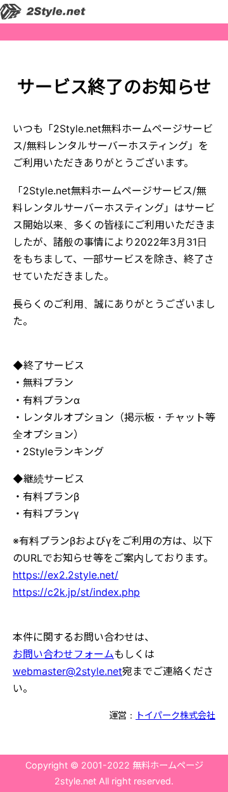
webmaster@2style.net (67, 671)
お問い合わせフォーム (63, 654)
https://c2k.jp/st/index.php (76, 592)
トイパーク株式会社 (175, 715)
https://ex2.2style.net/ (65, 575)
